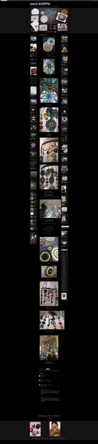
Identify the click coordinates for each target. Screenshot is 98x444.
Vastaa (41, 377)
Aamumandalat (64, 270)
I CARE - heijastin (64, 269)
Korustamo (42, 375)
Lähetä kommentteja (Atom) (49, 418)
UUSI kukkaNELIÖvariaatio (35, 221)
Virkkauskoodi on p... (64, 273)
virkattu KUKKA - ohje (35, 228)
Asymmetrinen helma (35, 209)
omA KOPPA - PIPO (35, 224)
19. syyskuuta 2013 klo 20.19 (47, 375)
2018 (63, 253)
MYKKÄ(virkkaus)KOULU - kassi (35, 217)
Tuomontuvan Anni (43, 384)
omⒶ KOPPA (40, 4)
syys (63, 263)
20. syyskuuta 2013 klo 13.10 (50, 384)
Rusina (42, 389)
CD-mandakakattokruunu (64, 266)
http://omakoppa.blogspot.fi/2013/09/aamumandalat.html (49, 56)
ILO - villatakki (35, 197)
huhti (63, 283)
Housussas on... (64, 274)
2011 (63, 289)
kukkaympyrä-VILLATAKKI (35, 213)
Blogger (65, 438)
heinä (64, 280)
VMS (31, 56)
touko (64, 282)
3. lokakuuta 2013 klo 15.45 (46, 389)
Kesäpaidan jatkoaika (64, 277)
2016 (63, 255)
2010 (63, 290)
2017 (63, 254)
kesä (63, 281)
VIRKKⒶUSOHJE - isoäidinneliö (35, 202)
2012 (63, 288)
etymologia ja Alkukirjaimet (32, 59)
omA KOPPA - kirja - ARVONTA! (35, 194)
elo (63, 279)
